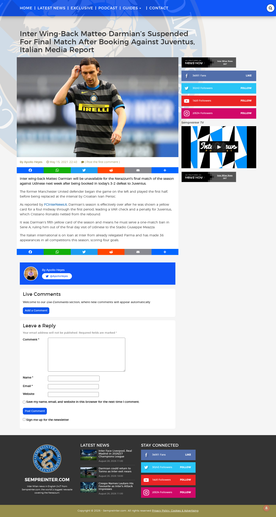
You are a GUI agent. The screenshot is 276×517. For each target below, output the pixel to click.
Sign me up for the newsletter (47, 420)
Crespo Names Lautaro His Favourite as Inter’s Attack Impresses (116, 486)
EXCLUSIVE (82, 8)
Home (26, 8)
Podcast (108, 8)
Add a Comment (36, 310)
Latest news (51, 8)
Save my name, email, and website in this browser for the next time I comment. (82, 402)
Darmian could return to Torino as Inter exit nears (115, 470)
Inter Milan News (225, 175)
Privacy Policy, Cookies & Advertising (175, 511)
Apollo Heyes (33, 162)
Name (28, 377)
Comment (31, 339)
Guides (130, 8)
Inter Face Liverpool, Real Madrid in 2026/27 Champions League (115, 454)
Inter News (225, 61)
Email (28, 386)
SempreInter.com (47, 480)
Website (28, 394)
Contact (159, 8)
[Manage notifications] (266, 508)
